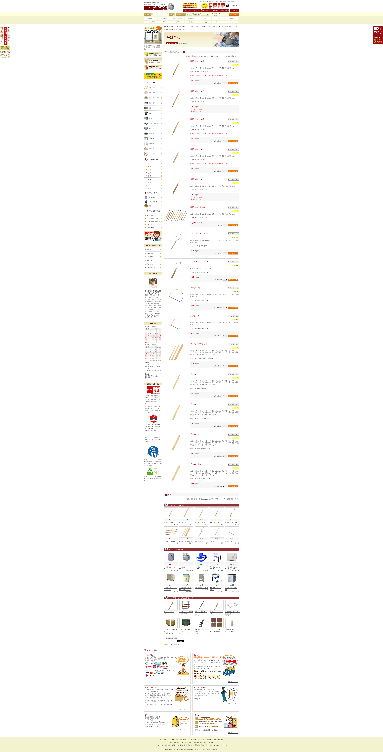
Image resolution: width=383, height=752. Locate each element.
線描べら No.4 (197, 149)
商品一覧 (185, 745)
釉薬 (164, 22)
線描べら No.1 (197, 61)
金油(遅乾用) (229, 629)
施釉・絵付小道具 (177, 18)
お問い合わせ (149, 264)
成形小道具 (150, 18)
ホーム (166, 29)
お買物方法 (148, 260)
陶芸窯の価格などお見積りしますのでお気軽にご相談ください (169, 26)
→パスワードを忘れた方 (193, 13)
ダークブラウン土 (215, 629)
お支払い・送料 (176, 745)
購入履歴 (189, 14)
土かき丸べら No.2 (199, 261)
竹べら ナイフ (184, 522)
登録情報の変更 (196, 14)
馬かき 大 (195, 288)
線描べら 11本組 (198, 207)
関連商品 (218, 22)
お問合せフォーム (155, 704)
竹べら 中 (195, 404)
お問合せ (201, 745)
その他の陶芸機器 (150, 22)
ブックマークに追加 (172, 645)
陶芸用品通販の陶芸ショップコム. (192, 749)
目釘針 (212, 541)
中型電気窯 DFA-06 (201, 588)
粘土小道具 (164, 18)
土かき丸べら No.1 (199, 233)
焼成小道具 (191, 18)
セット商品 (231, 22)
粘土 (205, 18)
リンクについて (150, 267)
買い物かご (209, 745)
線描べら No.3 (197, 119)
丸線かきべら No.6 (216, 612)
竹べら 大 (195, 434)
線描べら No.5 (197, 179)
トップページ (159, 745)
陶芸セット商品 (208, 742)
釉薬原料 (178, 22)
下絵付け (191, 22)
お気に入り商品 (205, 14)
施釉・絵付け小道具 (182, 740)
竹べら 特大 (196, 464)
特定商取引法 (149, 253)
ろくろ (218, 18)
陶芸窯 (231, 18)
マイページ (224, 745)
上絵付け (205, 22)
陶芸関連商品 (198, 742)
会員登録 (216, 745)
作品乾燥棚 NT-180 (186, 612)
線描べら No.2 (197, 91)
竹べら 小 (195, 374)
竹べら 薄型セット (199, 344)
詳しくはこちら (234, 61)
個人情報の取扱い (150, 257)
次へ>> (190, 52)
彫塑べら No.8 (169, 612)
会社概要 (148, 249)
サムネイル (204, 56)
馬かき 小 (195, 316)
